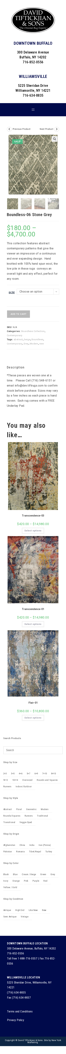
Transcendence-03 (33, 515)
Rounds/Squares (11, 815)
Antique (7, 910)
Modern (34, 343)
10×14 (15, 780)
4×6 (20, 773)
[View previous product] (9, 129)
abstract (18, 339)
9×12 (5, 780)
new (41, 343)
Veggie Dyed (26, 822)
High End (19, 910)
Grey (26, 343)
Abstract (7, 809)
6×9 (36, 773)
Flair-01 (33, 702)
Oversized (27, 780)
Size (12, 292)
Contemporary (14, 335)
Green (43, 874)
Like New (33, 910)
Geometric (31, 809)
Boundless (37, 339)
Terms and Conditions (20, 1011)
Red (45, 881)
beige (27, 339)
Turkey (48, 851)
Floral (19, 809)
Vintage (24, 916)
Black (6, 874)
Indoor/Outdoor (24, 786)
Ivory (5, 881)
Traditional (42, 815)
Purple (36, 881)
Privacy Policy (15, 1020)
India (31, 845)
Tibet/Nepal (35, 851)
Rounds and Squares (47, 780)
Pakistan (7, 851)
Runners (7, 786)
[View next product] (56, 129)
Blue (15, 874)
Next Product (46, 129)
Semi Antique (10, 916)
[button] (54, 139)
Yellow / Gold (10, 887)
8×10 (53, 773)
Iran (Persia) (45, 845)
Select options (33, 530)
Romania (20, 851)
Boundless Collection (33, 331)
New (44, 910)
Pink (26, 881)
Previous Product (22, 129)
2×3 (5, 773)
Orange (16, 881)
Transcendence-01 (33, 609)
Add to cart (18, 314)
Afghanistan (9, 845)
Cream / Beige (29, 874)
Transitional (9, 822)
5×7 (28, 773)
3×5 (13, 773)
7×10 (44, 773)
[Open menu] (33, 110)
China (22, 845)
